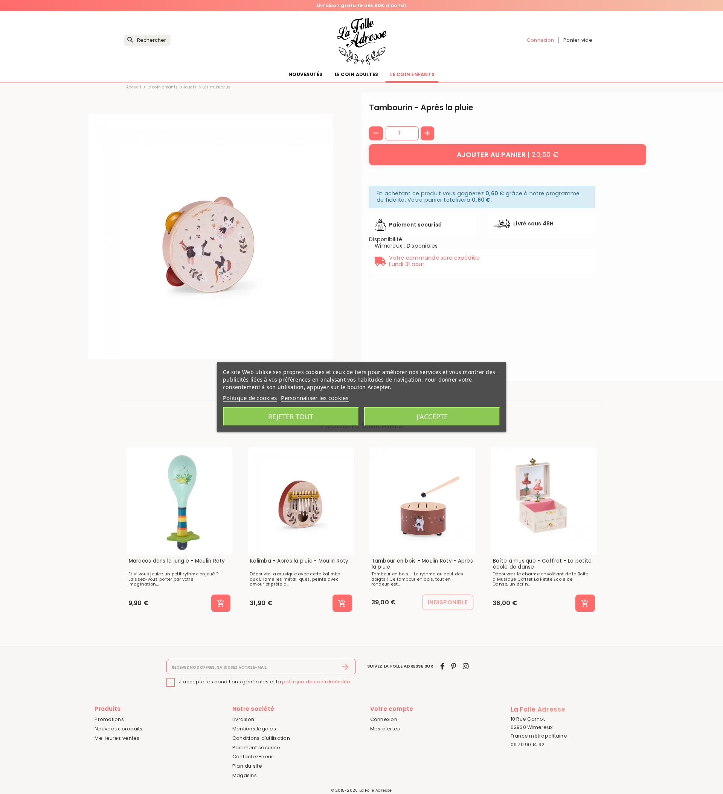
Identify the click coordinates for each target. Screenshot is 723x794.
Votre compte (391, 709)
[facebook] (442, 666)
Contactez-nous (253, 756)
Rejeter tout (290, 416)
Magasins (244, 775)
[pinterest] (453, 666)
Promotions (109, 719)
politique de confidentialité (316, 682)
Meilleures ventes (117, 738)
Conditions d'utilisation (261, 738)
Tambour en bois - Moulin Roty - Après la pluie (422, 564)
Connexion (383, 719)
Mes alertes (385, 728)
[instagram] (465, 666)
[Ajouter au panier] (220, 603)
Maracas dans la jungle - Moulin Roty (177, 561)
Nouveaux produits (118, 728)
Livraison (243, 719)
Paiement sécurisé (256, 747)
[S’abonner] (345, 667)
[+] (428, 133)
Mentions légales (254, 728)
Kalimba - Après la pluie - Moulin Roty (299, 561)
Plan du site (247, 766)
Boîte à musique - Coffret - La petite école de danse (542, 564)
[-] (376, 133)
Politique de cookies (250, 398)
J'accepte (432, 416)
